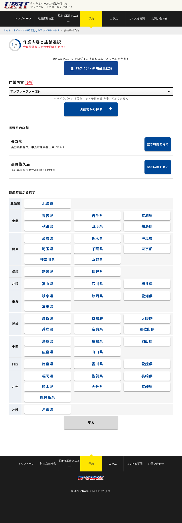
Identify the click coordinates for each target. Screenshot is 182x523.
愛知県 (147, 295)
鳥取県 (47, 341)
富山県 (47, 283)
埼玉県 (47, 248)
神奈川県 (47, 259)
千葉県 (97, 248)
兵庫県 (47, 329)
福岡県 (47, 376)
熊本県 (47, 386)
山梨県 (97, 259)
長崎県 (147, 376)
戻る (91, 422)
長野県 (97, 271)
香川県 (97, 363)
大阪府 (147, 318)
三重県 (47, 306)
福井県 (147, 283)
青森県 (47, 215)
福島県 (147, 226)
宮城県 (147, 215)
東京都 (147, 248)
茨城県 (47, 238)
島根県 (97, 341)
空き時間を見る (158, 144)
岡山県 (147, 341)
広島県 (47, 351)
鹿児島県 (47, 397)
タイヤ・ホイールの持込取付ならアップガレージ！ (32, 30)
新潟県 (47, 271)
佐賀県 (97, 376)
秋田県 (47, 226)
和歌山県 (147, 329)
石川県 (97, 283)
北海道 (47, 203)
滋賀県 (47, 318)
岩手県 (97, 215)
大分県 (97, 386)
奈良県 (97, 329)
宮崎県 (147, 386)
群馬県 (147, 238)
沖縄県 (47, 409)
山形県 (97, 226)
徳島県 (47, 363)
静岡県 (97, 295)
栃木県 (97, 238)
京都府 (97, 318)
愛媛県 (147, 363)
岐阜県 (47, 295)
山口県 (97, 351)
